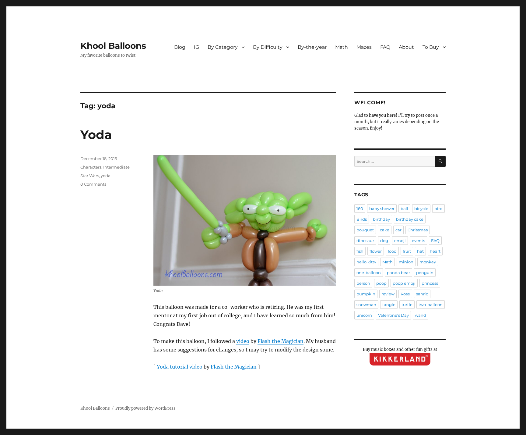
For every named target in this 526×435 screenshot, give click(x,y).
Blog (179, 47)
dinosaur (365, 240)
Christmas (418, 229)
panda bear (398, 272)
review (387, 293)
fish (359, 251)
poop (381, 283)
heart (435, 251)
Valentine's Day (393, 315)
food (392, 251)
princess (430, 283)
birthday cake (409, 219)
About (406, 47)
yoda (105, 175)
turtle (407, 304)
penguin (424, 272)
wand (420, 315)
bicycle (421, 208)
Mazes (364, 47)
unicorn (364, 315)
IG (196, 47)
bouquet (365, 229)
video (242, 341)
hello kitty (366, 261)
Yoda (96, 134)
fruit (407, 251)
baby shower (381, 208)
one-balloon (368, 272)
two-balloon (431, 304)
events (418, 240)
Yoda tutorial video (179, 367)
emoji (400, 240)
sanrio (422, 293)
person (363, 283)
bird (438, 208)
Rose (405, 293)
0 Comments (93, 184)
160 (359, 208)
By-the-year (312, 47)
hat (420, 251)
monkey (427, 261)
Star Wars (89, 175)
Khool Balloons (113, 46)
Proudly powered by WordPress (145, 408)
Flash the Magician (280, 341)
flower (376, 251)
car (398, 229)
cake (384, 229)
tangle (388, 304)
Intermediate (116, 167)
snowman (366, 304)
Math (341, 47)
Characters (90, 167)
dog (384, 240)
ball (404, 208)
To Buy (431, 47)
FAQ (385, 47)
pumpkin (365, 293)
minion (406, 261)
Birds (361, 219)
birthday (381, 219)
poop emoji (404, 283)
